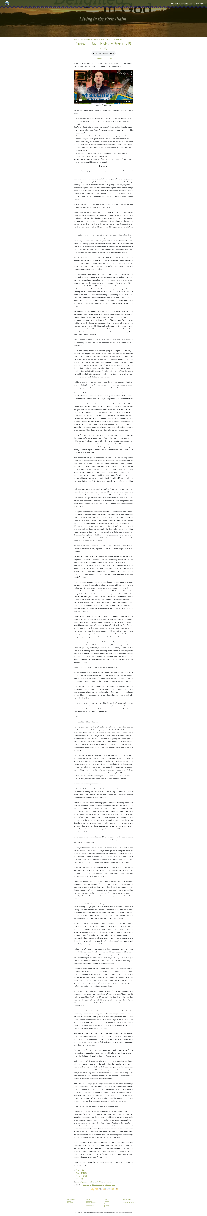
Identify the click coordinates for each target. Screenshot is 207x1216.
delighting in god (87, 1182)
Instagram (107, 1203)
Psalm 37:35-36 (81, 1173)
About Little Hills (71, 1199)
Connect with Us (127, 1199)
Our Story (69, 1201)
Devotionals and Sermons (90, 1202)
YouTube (107, 1205)
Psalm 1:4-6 (80, 1170)
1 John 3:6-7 (80, 1179)
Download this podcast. (103, 58)
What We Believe (70, 1203)
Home (75, 39)
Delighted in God (89, 39)
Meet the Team (70, 1202)
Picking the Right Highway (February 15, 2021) (109, 39)
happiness (94, 1182)
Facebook (107, 1201)
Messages (81, 39)
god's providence (107, 1182)
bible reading (79, 1182)
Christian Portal (89, 1201)
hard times (99, 1182)
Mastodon (107, 1206)
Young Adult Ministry (90, 1203)
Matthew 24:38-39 (83, 1176)
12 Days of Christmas (89, 1205)
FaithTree (88, 1199)
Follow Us (106, 1199)
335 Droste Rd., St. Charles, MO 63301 (130, 1202)
